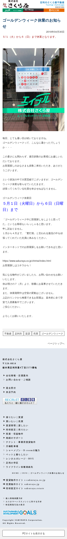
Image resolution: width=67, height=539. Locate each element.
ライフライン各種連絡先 (19, 467)
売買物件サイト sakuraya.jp (23, 484)
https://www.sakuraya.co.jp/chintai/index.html (27, 260)
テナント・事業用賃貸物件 (21, 442)
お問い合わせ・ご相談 (18, 380)
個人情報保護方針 (14, 498)
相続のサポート (14, 438)
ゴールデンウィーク (52, 333)
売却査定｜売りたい (17, 429)
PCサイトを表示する (33, 533)
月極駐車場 (12, 446)
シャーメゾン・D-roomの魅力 (23, 450)
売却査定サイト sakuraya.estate (25, 488)
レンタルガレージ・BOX (20, 458)
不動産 (8, 333)
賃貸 (27, 333)
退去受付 (11, 388)
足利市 (18, 333)
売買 (35, 333)
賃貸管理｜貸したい (17, 425)
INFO (25, 473)
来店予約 (11, 392)
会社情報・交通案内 (17, 375)
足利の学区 (12, 463)
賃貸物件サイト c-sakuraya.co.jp (26, 480)
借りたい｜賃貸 (14, 417)
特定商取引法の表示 (15, 505)
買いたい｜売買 (14, 421)
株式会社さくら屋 (12, 359)
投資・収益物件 (14, 434)
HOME (15, 473)
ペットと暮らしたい (17, 454)
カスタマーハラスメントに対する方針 (24, 502)
